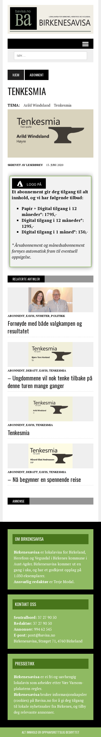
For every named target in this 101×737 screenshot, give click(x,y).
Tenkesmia (63, 105)
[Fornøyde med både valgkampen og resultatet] (50, 308)
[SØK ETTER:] (50, 55)
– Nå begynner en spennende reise (44, 479)
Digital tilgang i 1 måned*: (49, 232)
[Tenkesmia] (50, 418)
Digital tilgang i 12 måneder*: (53, 220)
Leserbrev (34, 165)
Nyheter (43, 316)
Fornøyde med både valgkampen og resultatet (45, 327)
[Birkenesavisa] (50, 19)
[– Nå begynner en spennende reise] (50, 465)
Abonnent (16, 316)
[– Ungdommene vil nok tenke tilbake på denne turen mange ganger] (50, 363)
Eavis (30, 316)
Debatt (32, 370)
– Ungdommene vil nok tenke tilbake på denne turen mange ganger (50, 381)
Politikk (58, 316)
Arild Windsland (37, 105)
